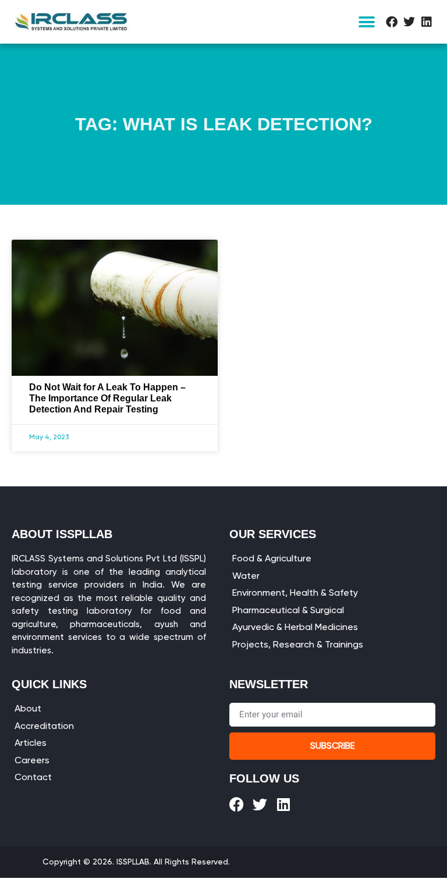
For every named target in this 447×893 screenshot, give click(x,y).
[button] (367, 22)
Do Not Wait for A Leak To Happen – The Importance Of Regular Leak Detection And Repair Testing (107, 398)
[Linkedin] (426, 22)
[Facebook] (392, 22)
